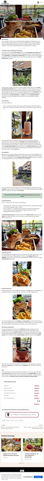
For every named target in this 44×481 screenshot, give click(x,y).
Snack (21, 18)
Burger (3, 420)
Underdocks (30, 194)
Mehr (7, 479)
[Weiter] (41, 450)
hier (19, 409)
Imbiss (17, 18)
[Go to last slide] (3, 450)
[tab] (20, 463)
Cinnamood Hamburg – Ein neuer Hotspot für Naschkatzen (31, 455)
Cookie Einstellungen (28, 476)
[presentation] (11, 444)
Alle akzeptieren (38, 476)
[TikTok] (23, 471)
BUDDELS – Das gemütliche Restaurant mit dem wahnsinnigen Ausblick (10, 427)
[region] (22, 476)
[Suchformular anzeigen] (40, 2)
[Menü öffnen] (42, 2)
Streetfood (25, 18)
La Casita (37, 194)
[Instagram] (21, 471)
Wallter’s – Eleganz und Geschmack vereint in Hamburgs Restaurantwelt (33, 427)
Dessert (7, 420)
